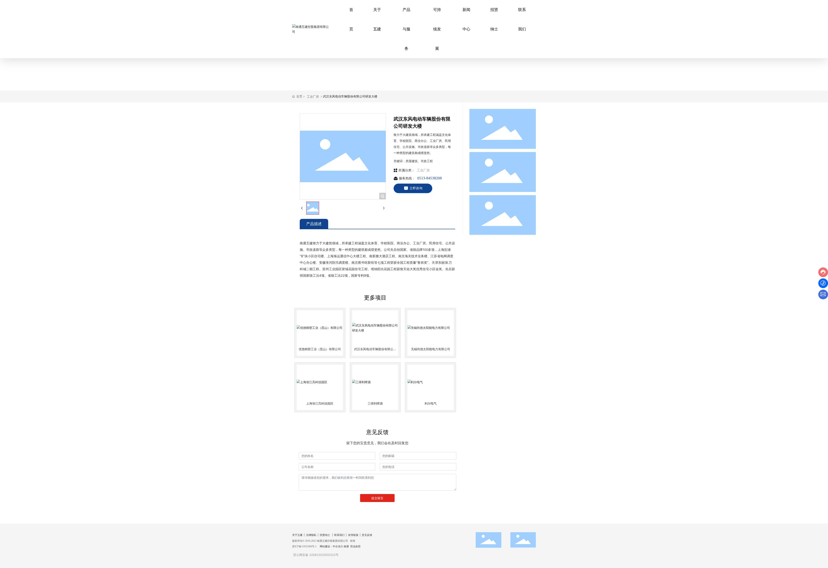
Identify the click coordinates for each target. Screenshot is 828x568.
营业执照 (355, 546)
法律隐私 (311, 535)
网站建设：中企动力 (331, 546)
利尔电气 (431, 403)
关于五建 (297, 535)
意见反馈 (367, 535)
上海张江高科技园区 (319, 403)
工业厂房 (313, 96)
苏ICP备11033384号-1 (304, 546)
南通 (346, 546)
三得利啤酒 (375, 403)
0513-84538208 (429, 178)
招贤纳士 (325, 535)
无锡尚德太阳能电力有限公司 (430, 349)
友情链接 (353, 535)
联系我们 (339, 535)
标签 (352, 540)
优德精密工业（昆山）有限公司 (320, 349)
